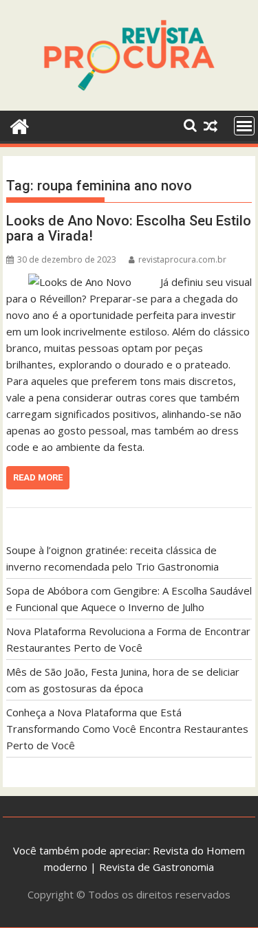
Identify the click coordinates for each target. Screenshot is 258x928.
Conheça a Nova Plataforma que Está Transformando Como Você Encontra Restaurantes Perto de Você (127, 728)
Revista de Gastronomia (156, 867)
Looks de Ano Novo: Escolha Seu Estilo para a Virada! (128, 228)
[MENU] (244, 125)
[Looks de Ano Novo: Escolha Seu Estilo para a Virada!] (79, 282)
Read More (38, 477)
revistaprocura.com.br (182, 259)
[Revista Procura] (19, 124)
